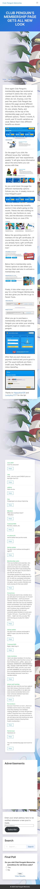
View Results (20, 876)
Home (4, 79)
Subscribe (12, 829)
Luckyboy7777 (11, 395)
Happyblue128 (19, 393)
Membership (12, 79)
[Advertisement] (20, 52)
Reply (10, 468)
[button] (37, 3)
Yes (9, 867)
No (9, 870)
